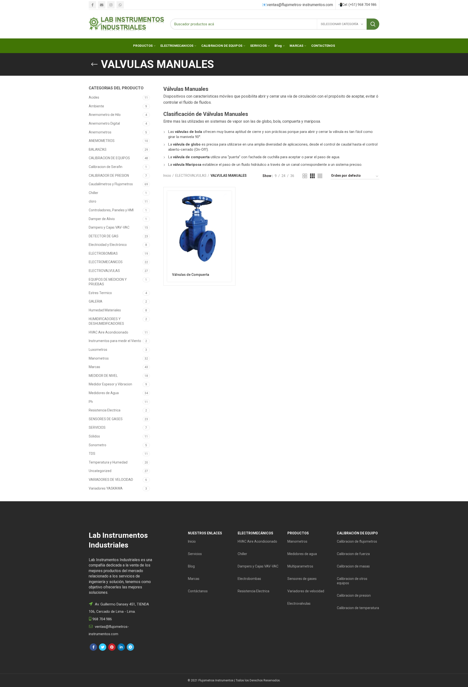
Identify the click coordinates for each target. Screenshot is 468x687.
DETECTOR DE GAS (103, 236)
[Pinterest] (112, 647)
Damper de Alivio (102, 219)
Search (373, 24)
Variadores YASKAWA (106, 488)
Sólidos (94, 436)
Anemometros (100, 132)
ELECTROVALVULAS (104, 271)
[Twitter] (102, 647)
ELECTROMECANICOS (106, 262)
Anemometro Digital (104, 123)
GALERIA (95, 301)
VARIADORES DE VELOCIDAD (111, 480)
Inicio (167, 175)
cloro (92, 201)
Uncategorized (100, 471)
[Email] (101, 5)
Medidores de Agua (104, 393)
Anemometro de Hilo (105, 115)
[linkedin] (121, 647)
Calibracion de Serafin (105, 167)
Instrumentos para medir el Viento (115, 341)
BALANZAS (98, 149)
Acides (94, 97)
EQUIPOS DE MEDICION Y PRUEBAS (108, 282)
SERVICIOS (97, 427)
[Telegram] (130, 647)
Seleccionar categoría (340, 24)
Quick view (228, 209)
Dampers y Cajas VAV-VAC (109, 227)
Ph (91, 402)
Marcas (94, 367)
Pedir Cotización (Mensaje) (228, 198)
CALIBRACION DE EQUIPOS (109, 158)
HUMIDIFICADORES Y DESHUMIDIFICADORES (106, 321)
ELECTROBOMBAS (103, 253)
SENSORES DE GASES (106, 419)
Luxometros (98, 350)
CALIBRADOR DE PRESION (109, 175)
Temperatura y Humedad (108, 462)
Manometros (99, 358)
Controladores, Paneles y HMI (111, 210)
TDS (92, 453)
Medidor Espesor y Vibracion (110, 384)
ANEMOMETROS (102, 141)
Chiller (93, 193)
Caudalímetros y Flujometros (111, 184)
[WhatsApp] (120, 5)
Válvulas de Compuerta (190, 275)
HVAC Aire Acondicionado (108, 332)
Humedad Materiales (105, 310)
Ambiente (96, 106)
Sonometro (97, 445)
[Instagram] (111, 5)
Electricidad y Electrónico (108, 245)
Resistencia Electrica (104, 410)
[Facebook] (92, 5)
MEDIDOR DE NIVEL (103, 376)
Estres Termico (100, 293)
